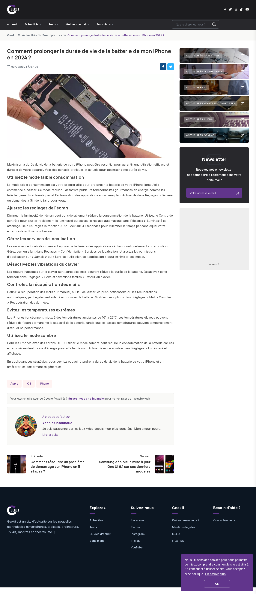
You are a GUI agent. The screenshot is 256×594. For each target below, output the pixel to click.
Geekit (12, 35)
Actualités (29, 35)
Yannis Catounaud (57, 423)
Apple (14, 383)
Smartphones (52, 35)
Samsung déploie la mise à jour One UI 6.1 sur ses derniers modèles (124, 466)
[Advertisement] (214, 235)
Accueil (12, 24)
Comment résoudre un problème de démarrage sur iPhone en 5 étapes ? (58, 466)
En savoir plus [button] (215, 574)
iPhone (44, 383)
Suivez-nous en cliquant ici (86, 398)
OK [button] (217, 583)
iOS (28, 383)
